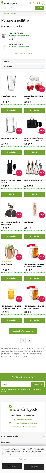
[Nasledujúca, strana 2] (23, 340)
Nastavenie (23, 459)
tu (10, 454)
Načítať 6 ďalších (21, 331)
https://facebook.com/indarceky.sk (24, 427)
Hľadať (40, 8)
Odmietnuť (12, 466)
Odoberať (37, 384)
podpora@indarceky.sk (25, 420)
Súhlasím (34, 467)
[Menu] (43, 3)
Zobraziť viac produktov (22, 53)
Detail (34, 152)
